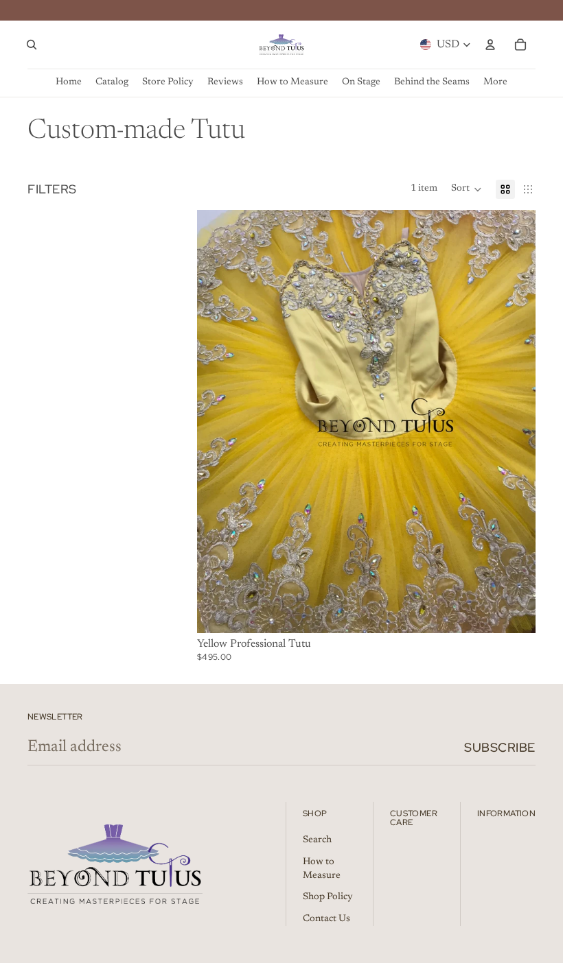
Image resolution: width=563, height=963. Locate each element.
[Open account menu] (490, 44)
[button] (466, 189)
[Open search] (31, 44)
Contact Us (326, 919)
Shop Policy (328, 897)
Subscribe (500, 747)
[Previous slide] (217, 421)
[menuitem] (495, 83)
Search (317, 840)
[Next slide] (515, 421)
